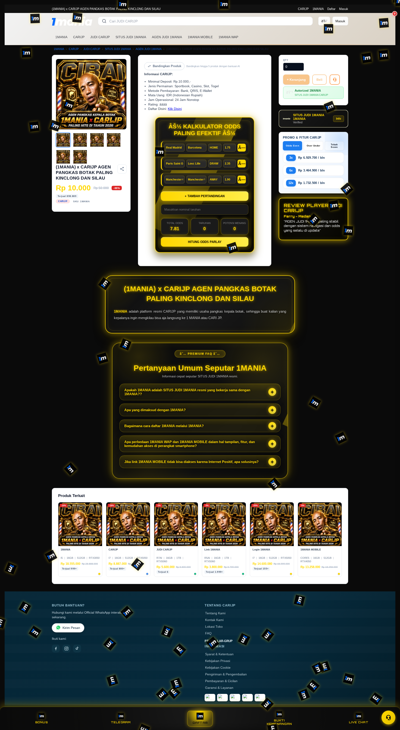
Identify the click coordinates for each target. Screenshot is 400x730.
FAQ (208, 633)
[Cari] (104, 21)
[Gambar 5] (63, 156)
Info (338, 118)
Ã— (241, 147)
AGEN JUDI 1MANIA (167, 37)
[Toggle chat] (388, 717)
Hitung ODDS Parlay (205, 242)
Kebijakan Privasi (217, 661)
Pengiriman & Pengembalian (226, 674)
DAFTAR (200, 722)
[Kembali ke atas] (390, 706)
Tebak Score (334, 145)
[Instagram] (66, 648)
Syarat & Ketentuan (219, 654)
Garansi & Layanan (219, 688)
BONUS (41, 722)
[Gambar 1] (63, 140)
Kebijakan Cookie (218, 667)
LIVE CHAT (358, 722)
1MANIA (318, 9)
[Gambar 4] (113, 140)
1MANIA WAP (228, 37)
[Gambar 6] (80, 156)
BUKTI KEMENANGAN (279, 722)
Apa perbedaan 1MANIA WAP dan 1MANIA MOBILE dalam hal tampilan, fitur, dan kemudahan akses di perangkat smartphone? (189, 444)
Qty (285, 60)
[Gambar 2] (80, 140)
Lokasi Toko (214, 626)
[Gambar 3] (97, 140)
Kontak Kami (214, 620)
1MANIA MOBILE (200, 37)
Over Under (313, 145)
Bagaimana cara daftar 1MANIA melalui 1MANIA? (164, 426)
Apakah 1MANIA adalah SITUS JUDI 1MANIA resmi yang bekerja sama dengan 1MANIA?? (187, 392)
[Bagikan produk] (122, 169)
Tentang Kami (215, 613)
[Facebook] (56, 648)
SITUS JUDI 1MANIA (131, 37)
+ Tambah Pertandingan (205, 196)
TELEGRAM (121, 722)
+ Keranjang (296, 79)
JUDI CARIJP (100, 37)
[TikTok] (77, 648)
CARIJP (303, 9)
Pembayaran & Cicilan (221, 681)
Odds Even (292, 145)
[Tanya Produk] (335, 80)
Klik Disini (175, 109)
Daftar (331, 9)
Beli (319, 79)
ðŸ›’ (324, 21)
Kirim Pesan (71, 628)
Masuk (343, 9)
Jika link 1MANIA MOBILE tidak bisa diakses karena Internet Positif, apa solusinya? (191, 462)
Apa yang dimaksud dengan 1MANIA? (155, 410)
